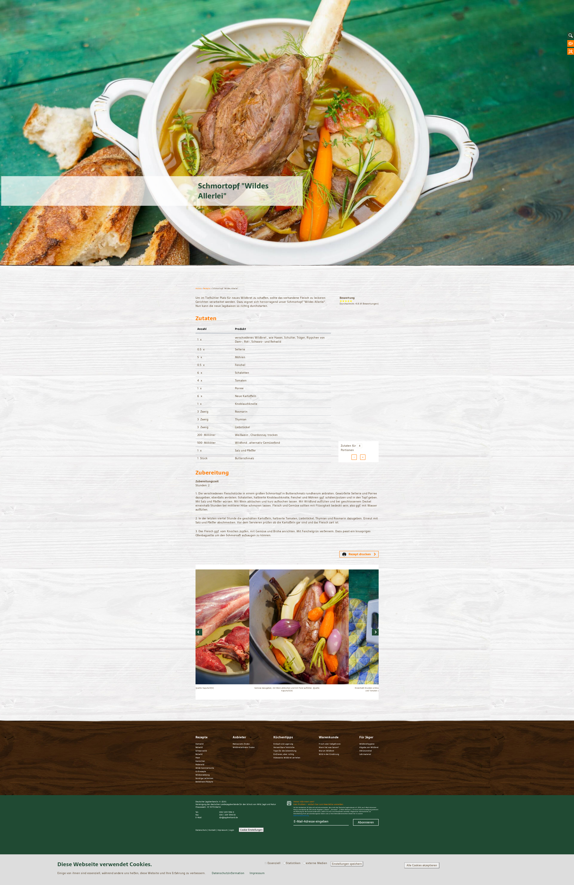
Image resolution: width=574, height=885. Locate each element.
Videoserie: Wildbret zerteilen (286, 757)
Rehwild (199, 747)
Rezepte (206, 288)
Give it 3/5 (346, 301)
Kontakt (212, 830)
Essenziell (274, 863)
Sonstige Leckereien (204, 778)
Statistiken (293, 863)
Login (231, 830)
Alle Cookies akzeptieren (422, 865)
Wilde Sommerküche (205, 768)
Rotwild (199, 754)
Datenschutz (201, 830)
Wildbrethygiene (366, 743)
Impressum (222, 830)
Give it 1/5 (341, 301)
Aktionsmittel (365, 750)
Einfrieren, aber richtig (283, 754)
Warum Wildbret (326, 750)
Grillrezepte (201, 771)
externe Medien (316, 863)
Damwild (200, 743)
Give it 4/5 (348, 301)
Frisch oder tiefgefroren (330, 743)
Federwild (200, 764)
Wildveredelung (203, 774)
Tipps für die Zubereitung (284, 750)
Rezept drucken (360, 554)
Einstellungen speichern (347, 864)
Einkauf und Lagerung (283, 743)
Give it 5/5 (351, 301)
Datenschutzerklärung (301, 815)
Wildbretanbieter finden (244, 747)
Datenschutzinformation (228, 873)
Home (198, 288)
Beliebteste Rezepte (204, 781)
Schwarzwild (201, 750)
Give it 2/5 (343, 301)
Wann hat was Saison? (329, 747)
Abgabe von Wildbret (369, 747)
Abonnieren (366, 822)
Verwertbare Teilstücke (283, 747)
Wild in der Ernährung (329, 754)
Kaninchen (200, 761)
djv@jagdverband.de (228, 817)
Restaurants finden (241, 743)
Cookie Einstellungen (251, 830)
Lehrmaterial (365, 754)
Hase (198, 757)
